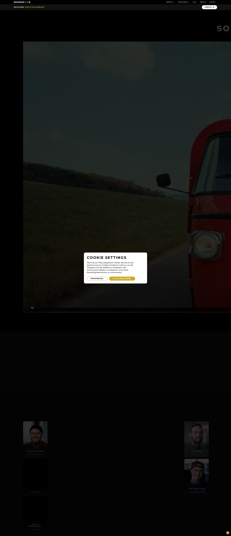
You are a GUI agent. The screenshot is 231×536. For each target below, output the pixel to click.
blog (194, 2)
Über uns (203, 2)
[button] (170, 2)
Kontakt (213, 2)
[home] (22, 2)
